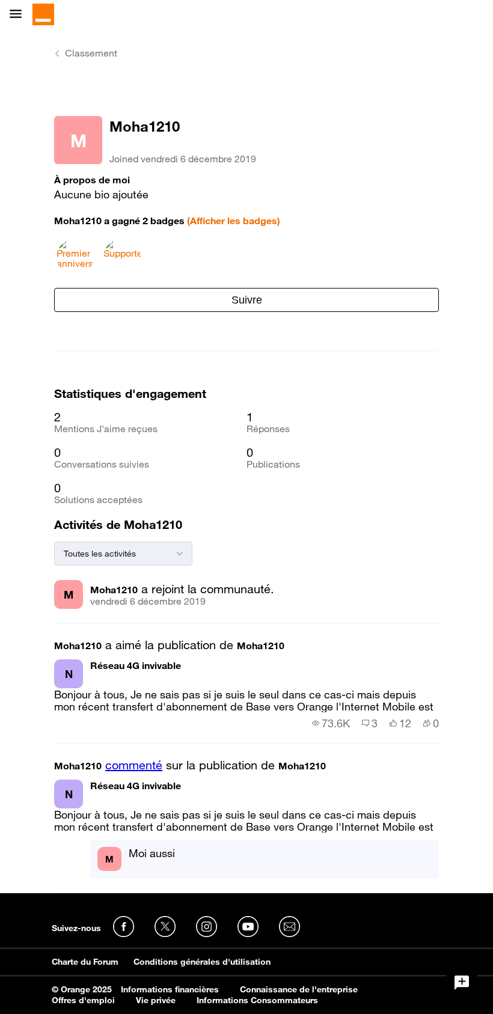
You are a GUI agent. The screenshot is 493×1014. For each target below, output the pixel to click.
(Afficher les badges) (233, 221)
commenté (133, 765)
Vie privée (156, 1000)
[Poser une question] (462, 983)
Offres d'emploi (83, 1000)
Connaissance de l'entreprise (299, 989)
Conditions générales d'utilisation (202, 961)
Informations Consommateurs (257, 1000)
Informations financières (170, 989)
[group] (331, 723)
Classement (91, 53)
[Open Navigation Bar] (19, 15)
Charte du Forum (85, 961)
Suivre (246, 300)
